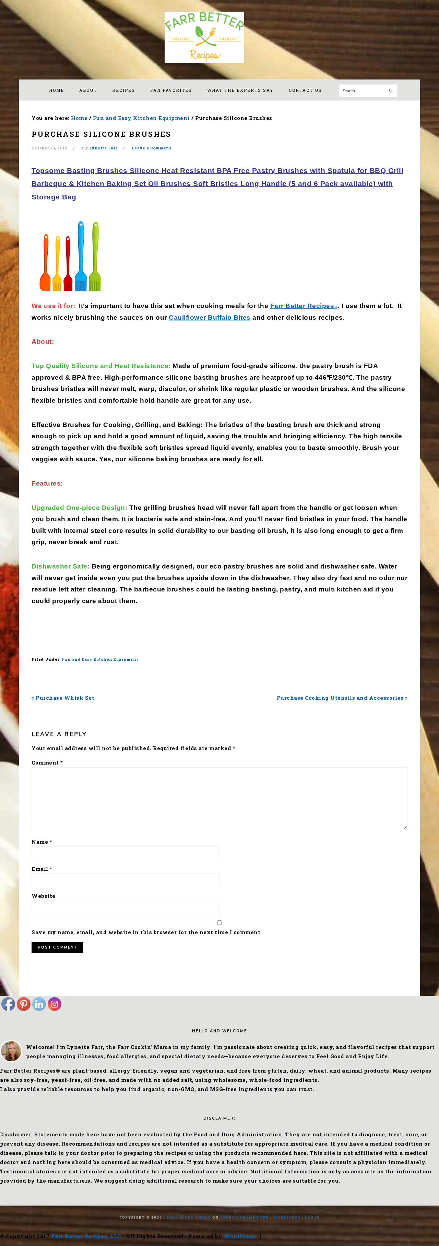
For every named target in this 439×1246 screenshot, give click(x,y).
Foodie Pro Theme (189, 1217)
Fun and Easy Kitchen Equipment (100, 659)
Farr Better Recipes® (219, 37)
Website (44, 895)
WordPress (286, 1217)
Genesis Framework (244, 1217)
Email (42, 868)
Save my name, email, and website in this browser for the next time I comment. (147, 932)
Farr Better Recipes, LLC (86, 1236)
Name (42, 841)
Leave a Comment (151, 147)
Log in (312, 1217)
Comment (47, 762)
